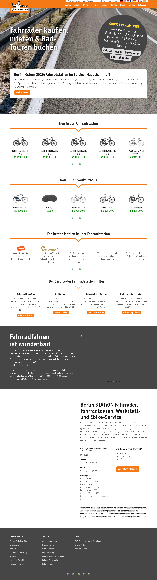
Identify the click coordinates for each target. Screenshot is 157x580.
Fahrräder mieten (96, 312)
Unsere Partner (80, 545)
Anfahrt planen (127, 469)
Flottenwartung (48, 553)
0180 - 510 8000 (87, 1)
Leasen (77, 5)
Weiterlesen (22, 92)
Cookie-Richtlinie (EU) (18, 541)
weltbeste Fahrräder (17, 560)
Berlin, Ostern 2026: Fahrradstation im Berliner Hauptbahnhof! (62, 74)
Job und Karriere (81, 549)
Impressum (14, 556)
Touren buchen (60, 312)
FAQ (109, 1)
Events (104, 5)
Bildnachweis (15, 545)
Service (114, 5)
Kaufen (68, 5)
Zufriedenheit (101, 1)
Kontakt (115, 1)
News (122, 5)
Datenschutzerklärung (18, 553)
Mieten (86, 5)
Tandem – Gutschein (137, 5)
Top (151, 574)
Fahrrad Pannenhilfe (50, 560)
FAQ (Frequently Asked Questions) (88, 541)
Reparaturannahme (49, 545)
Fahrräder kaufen (25, 315)
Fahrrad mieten (120, 58)
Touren (95, 5)
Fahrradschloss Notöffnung (53, 556)
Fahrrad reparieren (131, 312)
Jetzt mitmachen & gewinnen (121, 52)
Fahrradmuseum (16, 564)
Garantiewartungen (49, 541)
